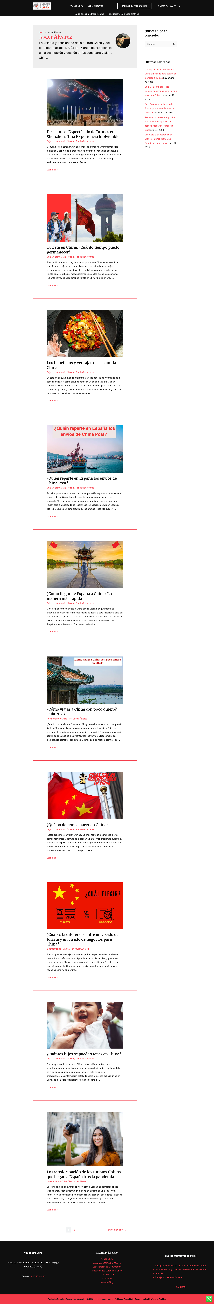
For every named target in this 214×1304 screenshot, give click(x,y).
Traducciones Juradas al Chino (123, 14)
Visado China (76, 6)
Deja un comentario (56, 141)
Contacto (107, 1278)
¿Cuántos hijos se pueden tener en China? (84, 1054)
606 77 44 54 (175, 6)
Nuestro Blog (107, 1282)
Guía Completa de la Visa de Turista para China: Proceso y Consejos (159, 108)
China (71, 141)
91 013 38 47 (163, 6)
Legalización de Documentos (89, 14)
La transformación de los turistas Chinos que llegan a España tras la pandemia (84, 1174)
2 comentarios (54, 949)
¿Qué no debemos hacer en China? (77, 824)
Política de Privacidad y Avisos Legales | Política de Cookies (140, 1299)
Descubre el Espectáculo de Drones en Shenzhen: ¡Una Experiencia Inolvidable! (83, 134)
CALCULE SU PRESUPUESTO (107, 1263)
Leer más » (52, 169)
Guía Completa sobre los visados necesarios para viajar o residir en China (161, 91)
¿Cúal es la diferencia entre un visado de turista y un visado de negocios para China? (83, 939)
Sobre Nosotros (95, 6)
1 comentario (53, 719)
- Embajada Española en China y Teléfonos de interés (179, 1265)
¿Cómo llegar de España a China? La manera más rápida (79, 596)
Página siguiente (116, 1229)
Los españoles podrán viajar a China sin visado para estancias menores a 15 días (160, 73)
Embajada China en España (168, 1277)
